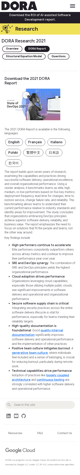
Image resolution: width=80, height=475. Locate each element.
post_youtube (16, 416)
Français (35, 142)
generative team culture (30, 353)
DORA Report (37, 48)
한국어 (13, 163)
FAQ (40, 433)
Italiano (57, 142)
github (23, 416)
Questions (59, 56)
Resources (15, 433)
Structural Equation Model (24, 56)
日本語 (54, 152)
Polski (13, 152)
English (14, 142)
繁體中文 (33, 152)
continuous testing (50, 380)
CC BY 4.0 (41, 464)
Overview (12, 48)
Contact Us (64, 433)
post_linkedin (8, 416)
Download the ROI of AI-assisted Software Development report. (40, 17)
